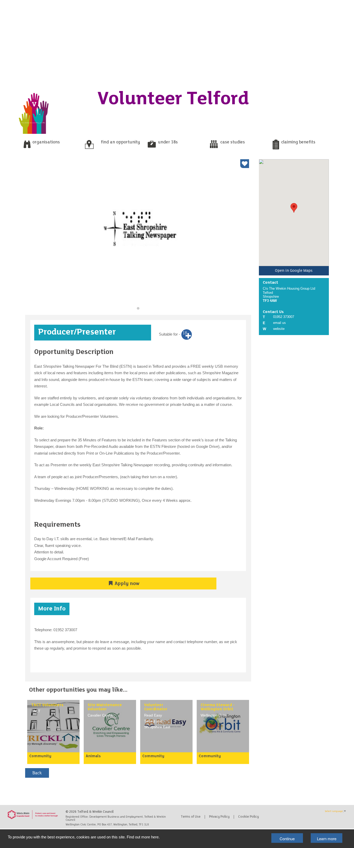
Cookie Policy (248, 817)
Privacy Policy (219, 817)
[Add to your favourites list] (244, 163)
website (279, 329)
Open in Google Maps (294, 271)
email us (279, 323)
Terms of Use (191, 817)
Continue (287, 838)
